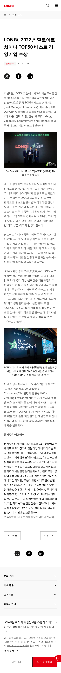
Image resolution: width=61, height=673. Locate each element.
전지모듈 (47, 471)
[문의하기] (57, 658)
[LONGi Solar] (9, 5)
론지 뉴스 (17, 15)
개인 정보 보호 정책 (17, 645)
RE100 (20, 494)
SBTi (44, 498)
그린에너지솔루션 (39, 476)
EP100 (29, 494)
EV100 (39, 494)
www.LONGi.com (17, 517)
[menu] (57, 5)
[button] (47, 6)
